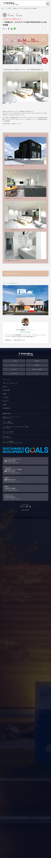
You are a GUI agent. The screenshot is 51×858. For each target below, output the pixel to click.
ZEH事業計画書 (6, 390)
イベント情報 (8, 8)
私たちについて (6, 379)
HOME (2, 8)
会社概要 (5, 404)
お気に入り (43, 28)
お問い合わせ (5, 401)
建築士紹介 (5, 386)
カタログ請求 (5, 397)
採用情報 (5, 393)
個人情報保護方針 (6, 408)
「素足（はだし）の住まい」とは (10, 383)
